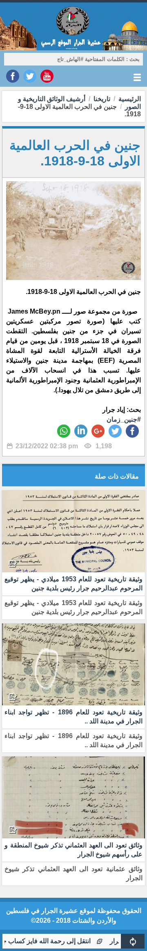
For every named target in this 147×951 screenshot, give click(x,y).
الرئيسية (129, 98)
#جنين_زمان (124, 419)
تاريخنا (102, 98)
